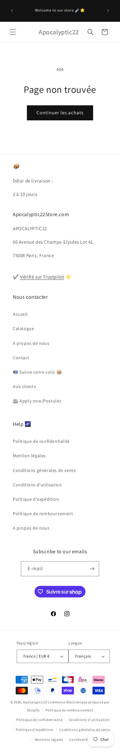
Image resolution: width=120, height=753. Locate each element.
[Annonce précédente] (12, 11)
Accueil (20, 314)
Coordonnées (80, 739)
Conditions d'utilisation (37, 485)
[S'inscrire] (92, 568)
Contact (21, 357)
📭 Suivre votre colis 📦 (37, 372)
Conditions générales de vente (44, 470)
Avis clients (24, 386)
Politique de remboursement (43, 513)
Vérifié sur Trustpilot (42, 277)
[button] (13, 32)
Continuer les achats (60, 112)
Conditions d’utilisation (89, 719)
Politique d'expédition (36, 499)
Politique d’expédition (34, 729)
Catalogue (23, 328)
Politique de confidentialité (41, 441)
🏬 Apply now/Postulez (37, 401)
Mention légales (29, 455)
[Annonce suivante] (108, 11)
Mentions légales (49, 739)
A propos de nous (31, 343)
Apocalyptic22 (35, 702)
